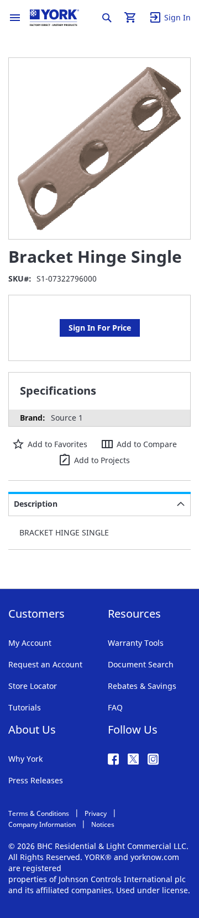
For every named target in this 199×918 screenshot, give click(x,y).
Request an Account (45, 664)
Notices (102, 824)
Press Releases (35, 780)
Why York (25, 758)
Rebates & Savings (142, 686)
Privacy (96, 813)
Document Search (141, 664)
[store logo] (54, 17)
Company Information (42, 824)
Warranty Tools (136, 643)
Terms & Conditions (38, 813)
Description (35, 503)
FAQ (115, 707)
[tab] (99, 504)
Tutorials (24, 707)
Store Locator (32, 686)
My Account (29, 643)
